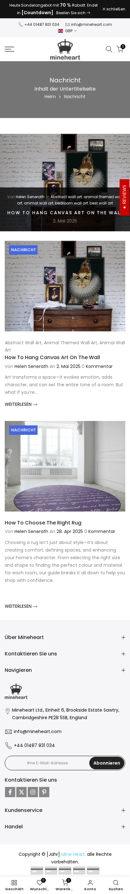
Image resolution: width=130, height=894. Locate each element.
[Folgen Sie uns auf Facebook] (10, 792)
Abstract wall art (66, 196)
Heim (50, 96)
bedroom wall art (71, 203)
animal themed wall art (70, 343)
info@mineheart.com (91, 24)
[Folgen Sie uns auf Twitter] (21, 792)
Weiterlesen (19, 404)
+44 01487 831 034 (41, 24)
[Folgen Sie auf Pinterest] (44, 792)
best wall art (101, 203)
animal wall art (38, 203)
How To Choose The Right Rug (43, 522)
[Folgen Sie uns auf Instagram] (32, 792)
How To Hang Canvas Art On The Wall (65, 213)
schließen (115, 9)
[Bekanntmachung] (53, 9)
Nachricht (23, 250)
